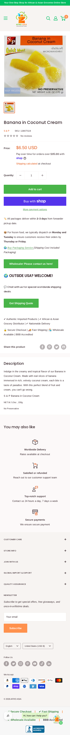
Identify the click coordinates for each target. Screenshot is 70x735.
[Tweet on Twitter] (56, 347)
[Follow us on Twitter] (13, 663)
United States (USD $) (35, 646)
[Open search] (48, 18)
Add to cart (35, 189)
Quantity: (9, 175)
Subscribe (15, 628)
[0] (63, 18)
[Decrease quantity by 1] (20, 175)
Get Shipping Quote (21, 303)
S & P (6, 131)
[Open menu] (5, 18)
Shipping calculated (26, 163)
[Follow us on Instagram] (20, 663)
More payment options (35, 209)
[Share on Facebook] (42, 347)
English (9, 646)
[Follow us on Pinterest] (27, 663)
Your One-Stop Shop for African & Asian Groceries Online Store (35, 3)
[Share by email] (63, 347)
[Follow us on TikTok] (41, 663)
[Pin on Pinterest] (49, 347)
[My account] (55, 18)
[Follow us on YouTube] (34, 663)
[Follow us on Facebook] (6, 663)
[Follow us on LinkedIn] (49, 663)
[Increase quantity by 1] (42, 175)
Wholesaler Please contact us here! (31, 263)
